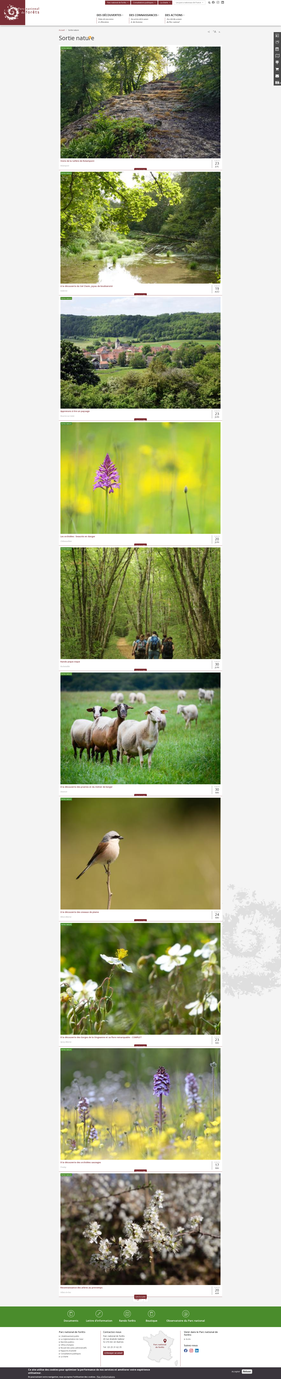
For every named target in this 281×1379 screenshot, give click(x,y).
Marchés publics (67, 1342)
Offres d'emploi (67, 1345)
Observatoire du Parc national (185, 1320)
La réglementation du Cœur (72, 1339)
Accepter (236, 1371)
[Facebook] (213, 2)
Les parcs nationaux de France (188, 2)
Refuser (247, 1371)
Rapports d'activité (68, 1351)
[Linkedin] (222, 2)
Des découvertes (109, 15)
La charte (164, 2)
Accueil (62, 30)
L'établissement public (70, 1336)
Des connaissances (143, 15)
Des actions (174, 15)
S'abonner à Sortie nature (90, 37)
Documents (71, 1320)
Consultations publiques (143, 2)
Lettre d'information (99, 1320)
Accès (188, 1339)
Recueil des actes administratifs (74, 1348)
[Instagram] (218, 2)
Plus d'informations (106, 1376)
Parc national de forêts (116, 2)
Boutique (151, 1320)
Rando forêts (127, 1320)
